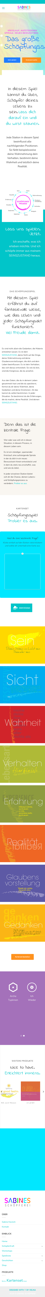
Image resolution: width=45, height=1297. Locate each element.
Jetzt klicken (24, 608)
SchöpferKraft (8, 1246)
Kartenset (15, 1280)
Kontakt (5, 1226)
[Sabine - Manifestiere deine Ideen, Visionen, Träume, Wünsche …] (24, 8)
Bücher (4, 1281)
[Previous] (1, 1096)
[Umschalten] (42, 1246)
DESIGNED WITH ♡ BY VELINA (22, 1290)
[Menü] (3, 8)
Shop (4, 1265)
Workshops (7, 1251)
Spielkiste (6, 1255)
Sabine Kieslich (9, 1222)
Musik (25, 1281)
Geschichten (7, 1260)
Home (4, 1241)
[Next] (43, 1096)
